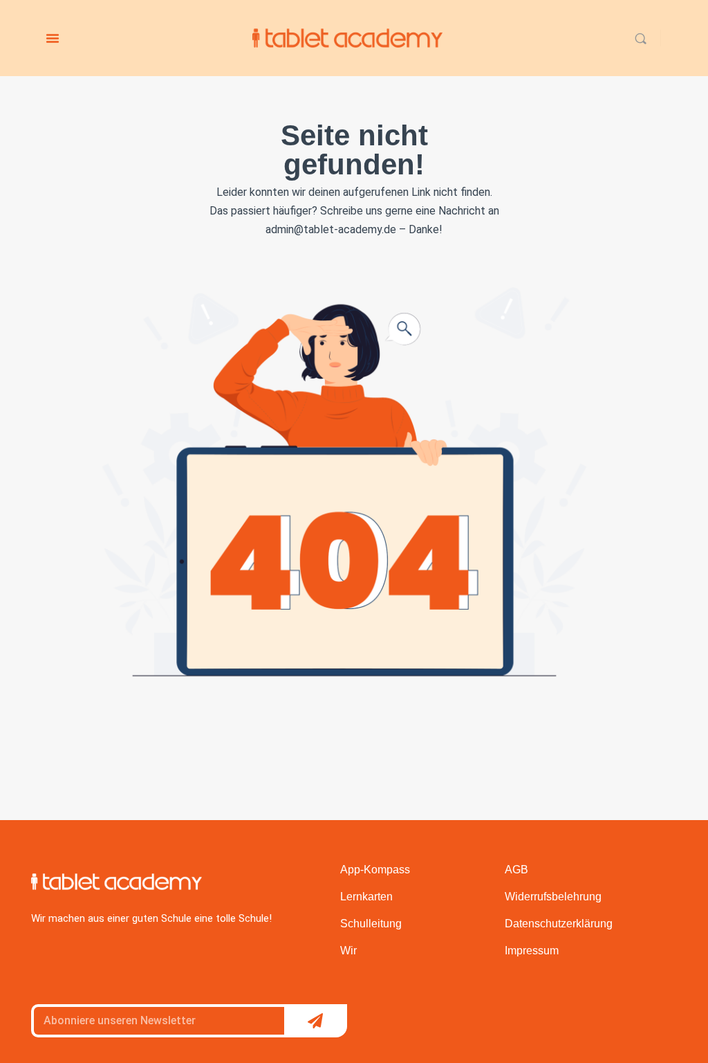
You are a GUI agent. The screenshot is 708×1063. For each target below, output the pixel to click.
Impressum (532, 950)
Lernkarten (366, 896)
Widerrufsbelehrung (553, 896)
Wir (348, 950)
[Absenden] (315, 1020)
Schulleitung (371, 923)
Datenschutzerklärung (559, 923)
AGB (516, 869)
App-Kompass (375, 869)
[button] (52, 38)
